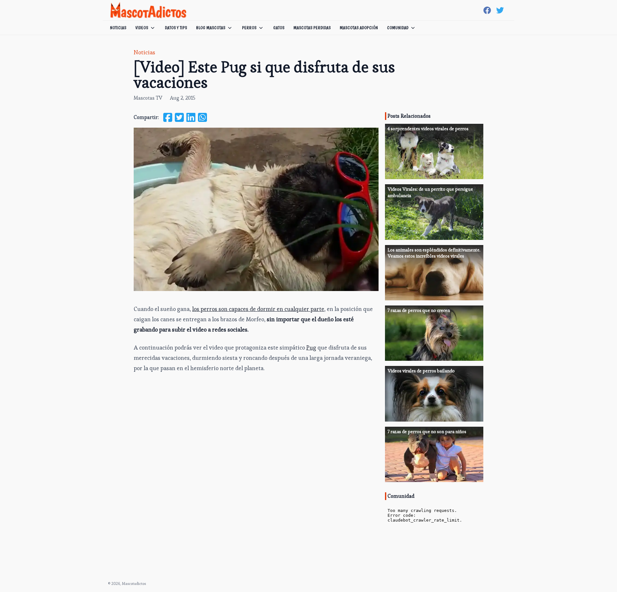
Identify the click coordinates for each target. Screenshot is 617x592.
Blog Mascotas (210, 27)
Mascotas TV (148, 98)
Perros (249, 27)
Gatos (278, 27)
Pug (311, 347)
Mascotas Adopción (359, 27)
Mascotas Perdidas (312, 27)
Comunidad (397, 27)
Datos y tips (176, 27)
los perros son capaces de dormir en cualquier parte (258, 309)
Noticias (118, 27)
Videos (141, 27)
